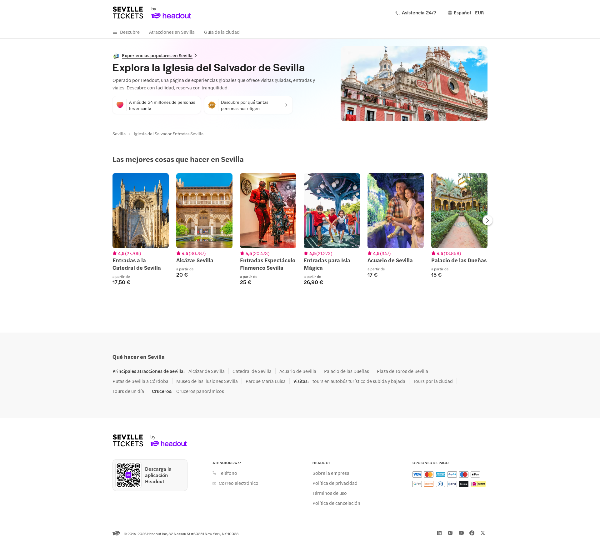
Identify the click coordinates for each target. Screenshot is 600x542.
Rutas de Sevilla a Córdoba (140, 381)
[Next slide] (487, 221)
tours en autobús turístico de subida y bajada (358, 381)
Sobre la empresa (330, 473)
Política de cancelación (336, 503)
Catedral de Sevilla (252, 371)
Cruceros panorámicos (200, 391)
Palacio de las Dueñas (346, 371)
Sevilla (119, 133)
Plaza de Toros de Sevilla (402, 371)
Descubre (130, 31)
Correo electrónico (238, 483)
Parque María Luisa (266, 381)
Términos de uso (329, 493)
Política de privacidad (335, 483)
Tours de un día (128, 391)
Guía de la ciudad (222, 31)
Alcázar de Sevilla (206, 371)
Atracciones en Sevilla (172, 31)
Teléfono (228, 473)
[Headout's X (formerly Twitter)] (482, 532)
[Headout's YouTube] (461, 532)
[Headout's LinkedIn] (439, 532)
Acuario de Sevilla (297, 371)
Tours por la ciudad (433, 381)
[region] (300, 233)
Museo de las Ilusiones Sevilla (207, 381)
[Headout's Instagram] (450, 532)
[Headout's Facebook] (471, 532)
